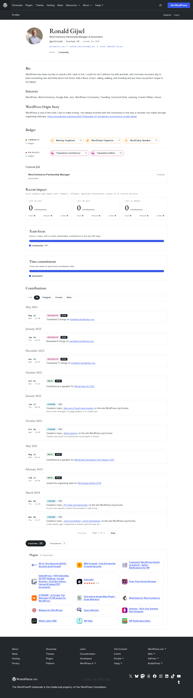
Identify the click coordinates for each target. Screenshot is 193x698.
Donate (119, 658)
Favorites (35, 543)
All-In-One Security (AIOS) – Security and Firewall (53, 565)
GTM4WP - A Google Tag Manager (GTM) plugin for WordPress (52, 598)
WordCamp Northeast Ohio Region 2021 (94, 460)
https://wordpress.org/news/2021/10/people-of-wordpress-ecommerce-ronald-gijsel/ (92, 116)
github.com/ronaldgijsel (83, 47)
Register (167, 15)
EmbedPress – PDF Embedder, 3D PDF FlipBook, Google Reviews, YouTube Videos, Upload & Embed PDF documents (54, 581)
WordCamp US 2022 (84, 386)
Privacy (15, 663)
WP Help (88, 621)
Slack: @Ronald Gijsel (111, 47)
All (37, 297)
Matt (151, 654)
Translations (57, 543)
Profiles (16, 15)
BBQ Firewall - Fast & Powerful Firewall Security (99, 565)
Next (113, 533)
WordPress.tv (88, 663)
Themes (50, 654)
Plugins (49, 658)
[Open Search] (160, 5)
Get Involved (120, 649)
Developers (86, 658)
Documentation (87, 654)
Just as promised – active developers (81, 521)
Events (117, 654)
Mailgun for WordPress (51, 610)
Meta (69, 297)
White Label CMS (48, 621)
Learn (83, 649)
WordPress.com (157, 649)
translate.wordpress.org (82, 319)
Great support (70, 433)
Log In (176, 15)
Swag (118, 663)
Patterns (50, 663)
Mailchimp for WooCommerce (144, 598)
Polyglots (47, 297)
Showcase (51, 649)
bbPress (153, 658)
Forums (58, 297)
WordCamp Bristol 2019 (89, 483)
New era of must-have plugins (78, 408)
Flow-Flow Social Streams (142, 581)
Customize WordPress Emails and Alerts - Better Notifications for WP (144, 565)
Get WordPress (179, 5)
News (15, 654)
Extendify (89, 579)
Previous (82, 533)
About (15, 649)
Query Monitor (91, 610)
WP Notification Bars (139, 621)
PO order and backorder (75, 505)
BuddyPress (155, 663)
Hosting (16, 658)
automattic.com (57, 47)
